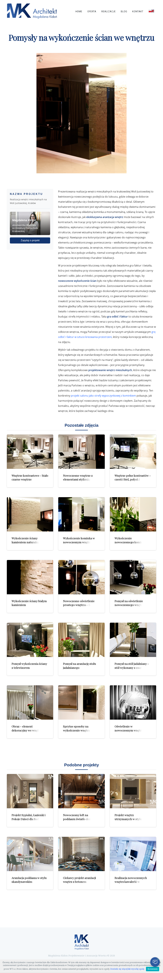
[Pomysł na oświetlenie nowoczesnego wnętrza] (133, 577)
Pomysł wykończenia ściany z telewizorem (29, 665)
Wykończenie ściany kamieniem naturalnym (27, 540)
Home (78, 11)
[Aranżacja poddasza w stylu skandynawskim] (30, 854)
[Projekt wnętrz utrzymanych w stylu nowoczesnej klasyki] (133, 791)
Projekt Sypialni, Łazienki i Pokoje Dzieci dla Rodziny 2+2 (29, 819)
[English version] (151, 11)
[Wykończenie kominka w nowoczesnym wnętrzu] (81, 514)
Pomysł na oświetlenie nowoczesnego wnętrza (130, 603)
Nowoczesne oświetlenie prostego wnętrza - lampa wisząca (80, 605)
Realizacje (108, 11)
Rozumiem (153, 969)
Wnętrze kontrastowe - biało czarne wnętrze (30, 477)
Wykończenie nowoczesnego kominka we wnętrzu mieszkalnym (132, 542)
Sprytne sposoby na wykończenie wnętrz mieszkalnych (76, 730)
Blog (124, 11)
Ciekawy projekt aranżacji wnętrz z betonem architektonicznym (79, 881)
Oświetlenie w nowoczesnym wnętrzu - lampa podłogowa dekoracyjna (131, 732)
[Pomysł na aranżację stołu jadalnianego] (81, 640)
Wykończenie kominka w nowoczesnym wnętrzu (79, 540)
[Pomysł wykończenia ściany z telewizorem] (30, 640)
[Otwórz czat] (155, 962)
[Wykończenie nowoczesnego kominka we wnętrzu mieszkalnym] (133, 514)
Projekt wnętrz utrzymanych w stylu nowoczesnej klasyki (128, 819)
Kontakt (137, 11)
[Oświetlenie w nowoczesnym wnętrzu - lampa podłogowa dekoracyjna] (133, 702)
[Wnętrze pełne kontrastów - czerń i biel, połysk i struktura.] (133, 452)
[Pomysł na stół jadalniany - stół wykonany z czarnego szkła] (133, 640)
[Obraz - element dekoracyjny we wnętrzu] (30, 702)
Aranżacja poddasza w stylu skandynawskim (29, 880)
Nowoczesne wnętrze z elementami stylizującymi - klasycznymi (80, 479)
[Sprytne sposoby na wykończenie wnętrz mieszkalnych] (81, 702)
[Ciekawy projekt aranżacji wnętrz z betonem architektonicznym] (81, 854)
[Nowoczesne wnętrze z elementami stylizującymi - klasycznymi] (81, 452)
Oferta (91, 11)
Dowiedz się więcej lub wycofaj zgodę (127, 969)
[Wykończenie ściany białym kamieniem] (30, 577)
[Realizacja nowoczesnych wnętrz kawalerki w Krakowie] (133, 854)
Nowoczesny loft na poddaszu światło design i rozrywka (79, 819)
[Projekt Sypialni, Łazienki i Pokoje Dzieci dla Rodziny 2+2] (30, 791)
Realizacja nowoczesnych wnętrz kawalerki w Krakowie (131, 881)
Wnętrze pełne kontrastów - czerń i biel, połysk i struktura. (133, 479)
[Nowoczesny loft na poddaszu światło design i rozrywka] (81, 791)
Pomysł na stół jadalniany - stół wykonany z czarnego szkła (132, 667)
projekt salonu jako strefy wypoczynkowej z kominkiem (103, 395)
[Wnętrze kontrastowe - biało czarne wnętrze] (30, 452)
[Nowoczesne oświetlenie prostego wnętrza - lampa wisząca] (81, 577)
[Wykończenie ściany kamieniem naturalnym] (30, 514)
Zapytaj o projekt (30, 240)
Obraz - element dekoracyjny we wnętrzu (27, 728)
